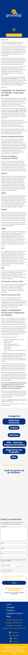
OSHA (6, 196)
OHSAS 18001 (10, 176)
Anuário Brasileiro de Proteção (13, 318)
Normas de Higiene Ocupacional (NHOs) (12, 161)
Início (8, 604)
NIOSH (2, 212)
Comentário (4, 526)
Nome (2, 543)
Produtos (10, 610)
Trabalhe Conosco (14, 613)
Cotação (10, 607)
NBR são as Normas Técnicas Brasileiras (12, 231)
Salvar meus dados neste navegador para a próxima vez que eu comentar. (13, 560)
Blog (8, 616)
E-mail (3, 548)
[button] (14, 30)
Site (2, 553)
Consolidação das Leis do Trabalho (18, 251)
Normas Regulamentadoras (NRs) (10, 139)
